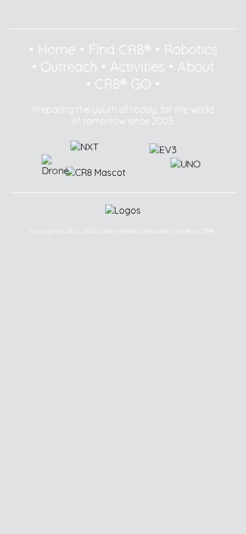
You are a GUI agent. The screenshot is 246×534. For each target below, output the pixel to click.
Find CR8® (119, 49)
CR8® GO (123, 83)
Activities (137, 66)
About (196, 66)
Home (57, 49)
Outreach (69, 66)
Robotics (190, 49)
